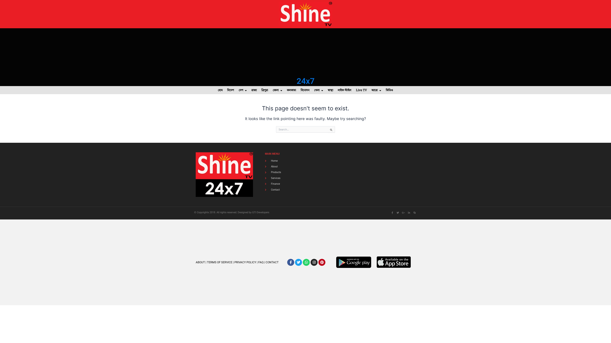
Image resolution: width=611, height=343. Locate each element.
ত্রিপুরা (264, 90)
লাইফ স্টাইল (344, 90)
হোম (220, 90)
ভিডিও (389, 90)
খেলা (317, 90)
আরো (375, 90)
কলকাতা (291, 90)
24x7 (306, 81)
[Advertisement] (305, 52)
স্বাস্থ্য (330, 90)
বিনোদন (305, 90)
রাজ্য (254, 90)
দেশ (241, 90)
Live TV (361, 90)
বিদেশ (230, 90)
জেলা (276, 90)
